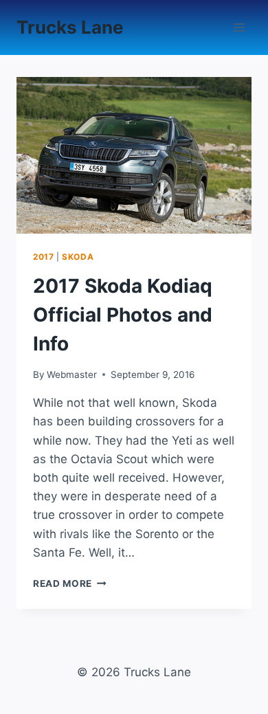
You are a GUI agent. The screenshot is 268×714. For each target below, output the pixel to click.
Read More (70, 583)
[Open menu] (239, 27)
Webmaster (72, 374)
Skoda (77, 257)
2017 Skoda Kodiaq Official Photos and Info (122, 314)
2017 (43, 257)
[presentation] (134, 155)
